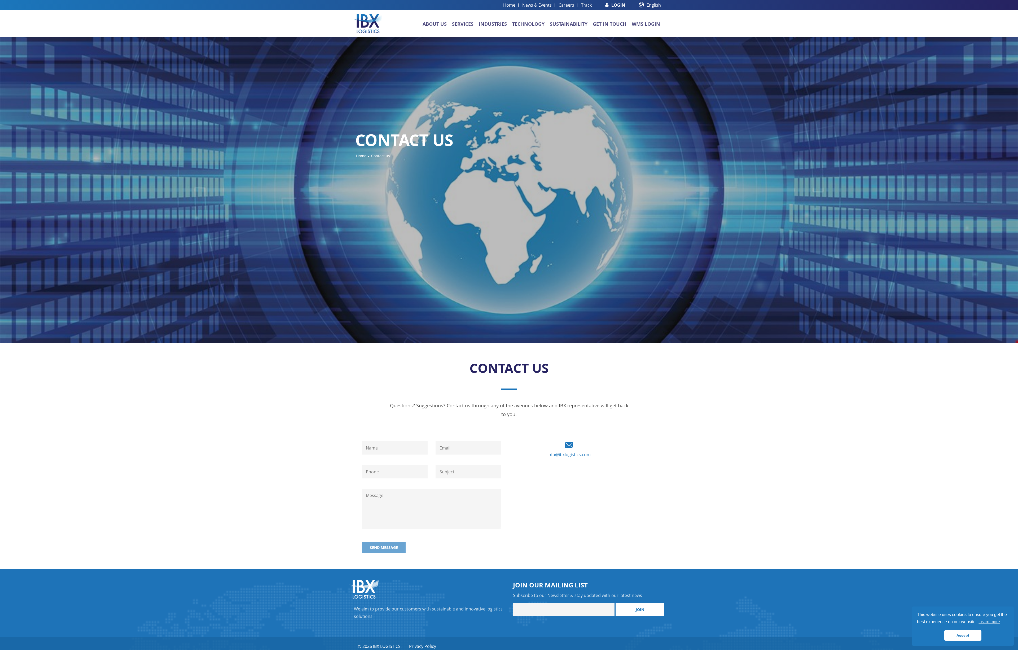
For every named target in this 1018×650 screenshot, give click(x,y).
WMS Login (646, 24)
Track (586, 5)
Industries (493, 24)
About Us (435, 24)
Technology (528, 24)
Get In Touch (609, 24)
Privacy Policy (422, 646)
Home (509, 5)
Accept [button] (962, 635)
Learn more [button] (989, 622)
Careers (566, 5)
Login (618, 5)
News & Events (537, 5)
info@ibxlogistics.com (569, 454)
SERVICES (462, 24)
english (654, 5)
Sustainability (568, 24)
